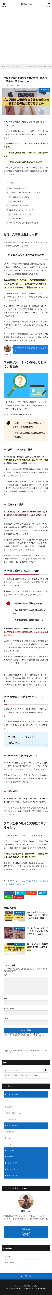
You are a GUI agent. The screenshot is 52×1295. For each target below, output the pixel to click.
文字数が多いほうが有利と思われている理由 (23, 193)
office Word (15, 218)
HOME (6, 66)
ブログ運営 (16, 66)
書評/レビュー (12, 1132)
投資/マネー (11, 1157)
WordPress (42, 1289)
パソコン (14, 1075)
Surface (35, 1075)
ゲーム (9, 1144)
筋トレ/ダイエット (13, 1169)
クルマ (9, 1138)
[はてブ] (42, 893)
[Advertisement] (26, 36)
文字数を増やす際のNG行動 (17, 206)
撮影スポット (11, 1107)
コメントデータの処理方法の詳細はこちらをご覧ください (23, 1035)
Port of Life (26, 4)
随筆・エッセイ (12, 1175)
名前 (6, 998)
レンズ (28, 1075)
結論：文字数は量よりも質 (17, 188)
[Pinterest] (18, 897)
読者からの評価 (16, 201)
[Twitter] (21, 893)
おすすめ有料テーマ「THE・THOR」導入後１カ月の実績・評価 (37, 915)
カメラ (7, 1075)
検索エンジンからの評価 (19, 197)
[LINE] (8, 897)
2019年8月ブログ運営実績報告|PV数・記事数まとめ (37, 947)
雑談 (8, 1101)
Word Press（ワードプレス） (21, 214)
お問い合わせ (9, 1262)
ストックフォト (12, 1119)
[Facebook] (9, 893)
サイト (6, 1018)
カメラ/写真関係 (12, 1094)
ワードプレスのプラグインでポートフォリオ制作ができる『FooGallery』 (37, 931)
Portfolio (8, 1256)
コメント (7, 975)
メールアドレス (9, 1008)
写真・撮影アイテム (14, 1113)
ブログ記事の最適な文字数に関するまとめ (22, 223)
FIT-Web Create (22, 1289)
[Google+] (31, 893)
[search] (45, 1070)
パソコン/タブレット (14, 1163)
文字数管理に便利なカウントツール (20, 210)
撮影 (21, 1075)
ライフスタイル (12, 1126)
